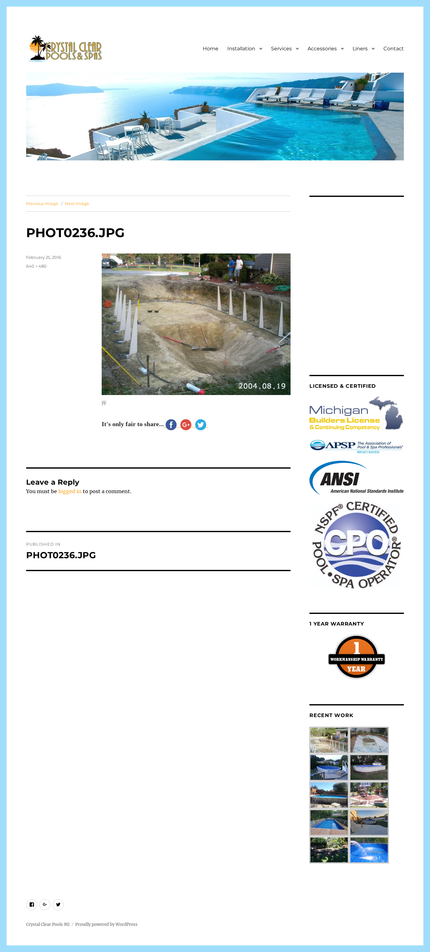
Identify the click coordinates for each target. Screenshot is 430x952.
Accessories (322, 49)
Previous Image (42, 203)
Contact (393, 49)
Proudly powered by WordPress (106, 924)
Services (281, 49)
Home (210, 49)
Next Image (77, 203)
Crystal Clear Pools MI (48, 924)
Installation (241, 49)
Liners (360, 49)
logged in (70, 491)
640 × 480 (36, 266)
